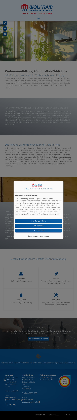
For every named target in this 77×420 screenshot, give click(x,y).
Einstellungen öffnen (38, 221)
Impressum (44, 236)
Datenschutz (33, 236)
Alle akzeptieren (38, 230)
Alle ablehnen (38, 226)
